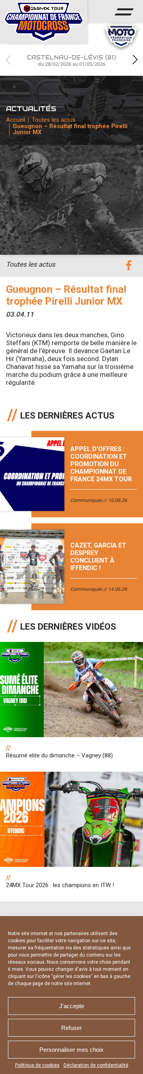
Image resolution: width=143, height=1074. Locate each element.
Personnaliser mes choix (71, 1049)
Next (135, 60)
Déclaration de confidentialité (96, 1065)
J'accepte (71, 1006)
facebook (128, 265)
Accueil (15, 119)
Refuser (71, 1027)
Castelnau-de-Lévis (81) (71, 60)
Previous (8, 60)
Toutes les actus (53, 119)
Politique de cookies (37, 1065)
